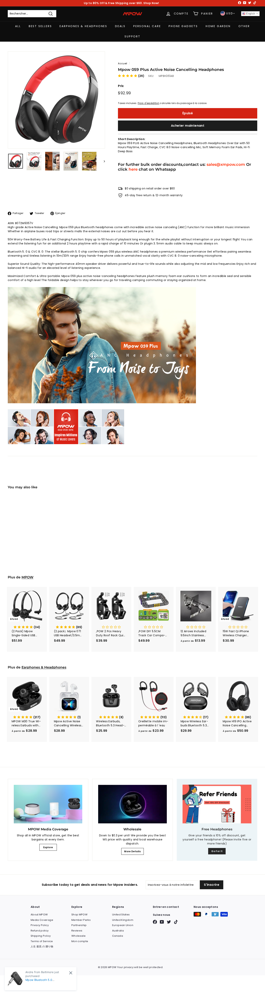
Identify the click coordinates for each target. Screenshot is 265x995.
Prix (121, 86)
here (133, 169)
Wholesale (78, 936)
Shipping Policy (41, 936)
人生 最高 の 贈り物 (42, 946)
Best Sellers (40, 26)
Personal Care (147, 26)
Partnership (79, 925)
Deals (120, 26)
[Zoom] (56, 100)
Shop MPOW (79, 914)
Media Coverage (42, 920)
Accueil (122, 63)
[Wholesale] (132, 804)
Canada (117, 936)
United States (121, 914)
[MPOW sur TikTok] (176, 922)
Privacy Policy (40, 925)
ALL (18, 26)
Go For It (217, 851)
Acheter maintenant (187, 125)
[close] (70, 972)
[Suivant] (102, 161)
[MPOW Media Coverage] (48, 804)
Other (244, 26)
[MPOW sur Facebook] (155, 922)
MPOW (27, 577)
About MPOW (39, 914)
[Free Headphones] (217, 804)
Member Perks (81, 920)
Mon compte (79, 941)
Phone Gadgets (183, 26)
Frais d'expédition (148, 103)
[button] (131, 76)
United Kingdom (122, 920)
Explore (48, 847)
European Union (122, 925)
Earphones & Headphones (83, 26)
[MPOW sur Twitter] (169, 922)
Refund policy (40, 930)
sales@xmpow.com (226, 164)
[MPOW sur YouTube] (162, 922)
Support (132, 36)
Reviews (76, 930)
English (250, 13)
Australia (118, 930)
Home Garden (218, 26)
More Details (132, 851)
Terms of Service (42, 941)
